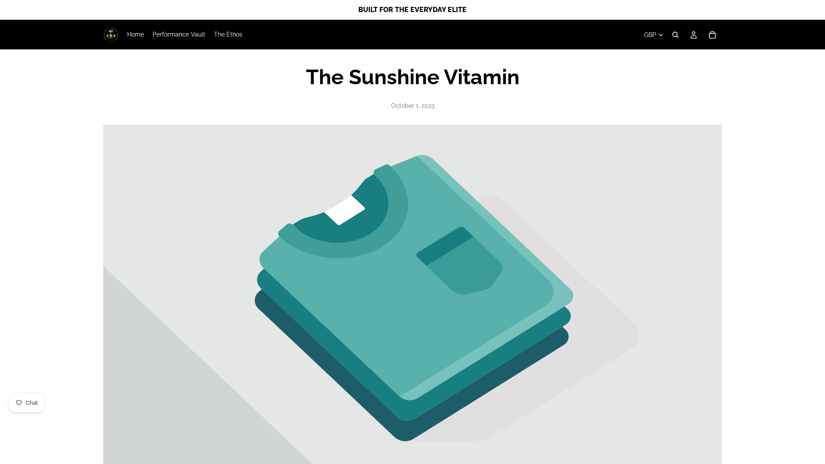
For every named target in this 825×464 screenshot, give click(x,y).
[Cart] (712, 34)
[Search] (675, 34)
